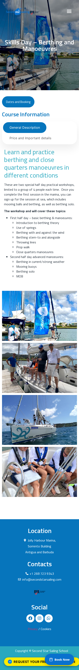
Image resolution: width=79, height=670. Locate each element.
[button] (69, 11)
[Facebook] (30, 618)
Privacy (33, 628)
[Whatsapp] (49, 618)
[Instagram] (39, 618)
